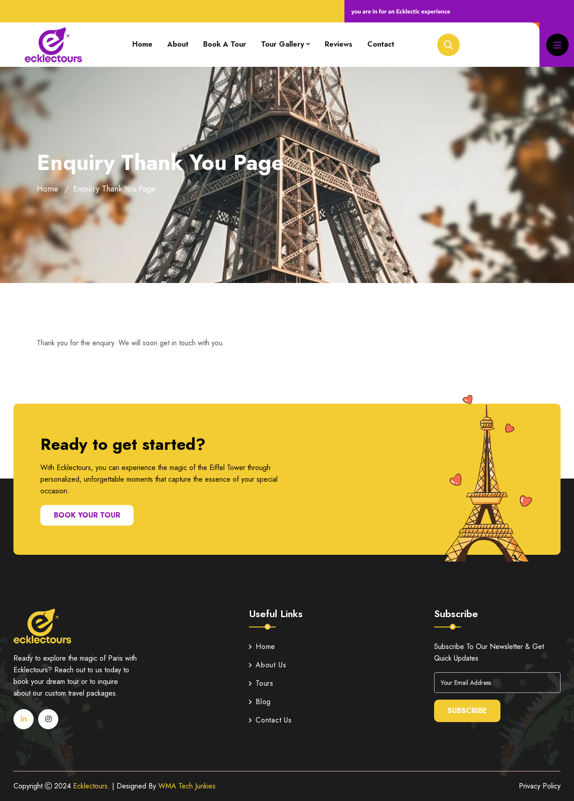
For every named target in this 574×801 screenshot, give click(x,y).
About (177, 44)
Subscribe (467, 710)
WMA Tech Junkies (187, 786)
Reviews (338, 44)
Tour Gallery (282, 44)
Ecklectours (90, 786)
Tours (265, 683)
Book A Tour (224, 44)
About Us (271, 665)
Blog (263, 702)
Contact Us (274, 720)
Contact (380, 44)
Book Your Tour (87, 515)
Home (142, 44)
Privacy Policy (540, 786)
